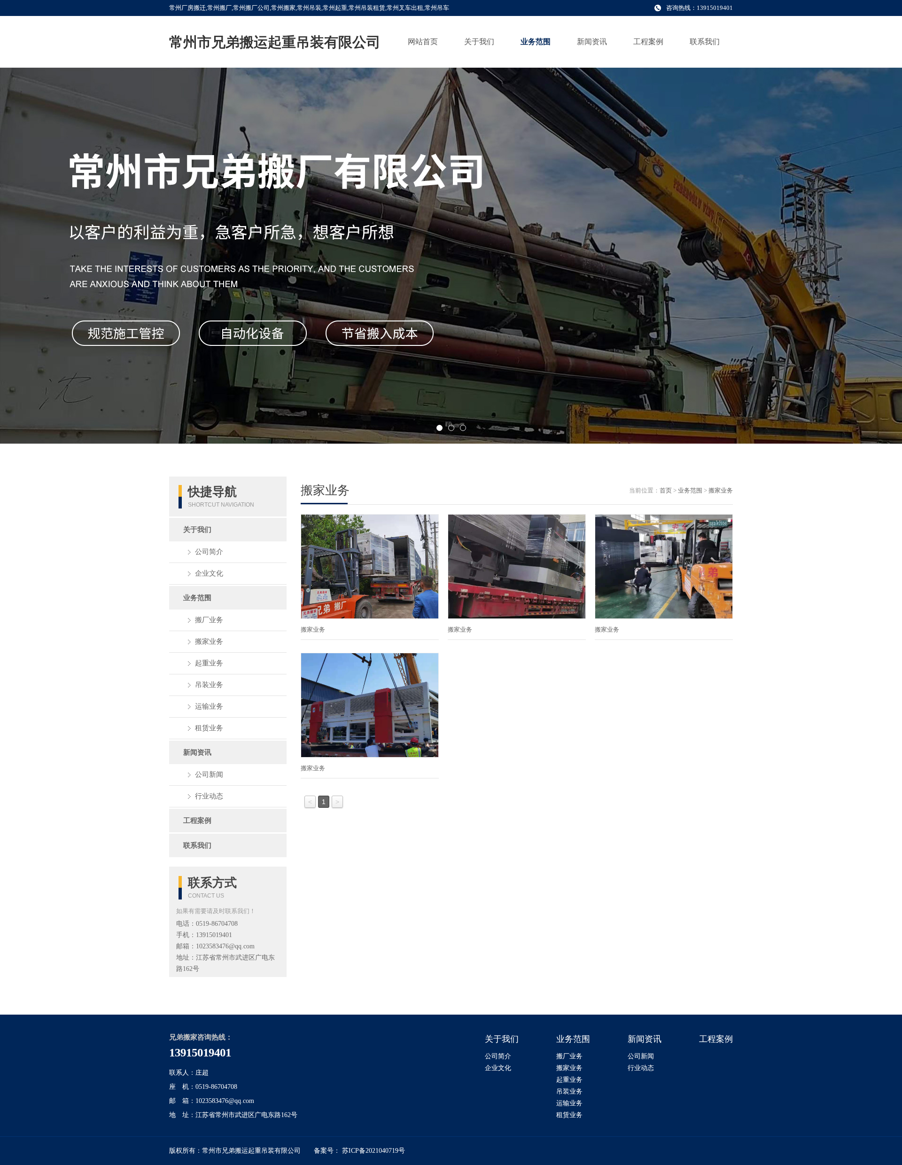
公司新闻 (209, 774)
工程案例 (648, 42)
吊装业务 (209, 684)
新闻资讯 (592, 42)
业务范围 (536, 42)
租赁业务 (209, 728)
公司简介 (209, 551)
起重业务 (209, 663)
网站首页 (423, 42)
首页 (666, 490)
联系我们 (705, 42)
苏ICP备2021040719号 (373, 1150)
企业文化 (209, 573)
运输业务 (209, 706)
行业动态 (209, 796)
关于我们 (479, 42)
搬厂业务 (209, 620)
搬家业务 (209, 641)
